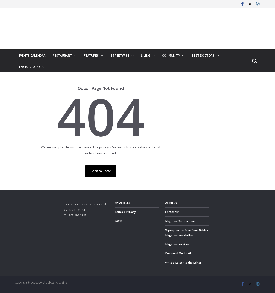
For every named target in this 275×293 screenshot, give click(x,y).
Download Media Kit (178, 253)
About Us (171, 203)
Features (91, 55)
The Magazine (29, 66)
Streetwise (119, 55)
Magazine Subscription (180, 221)
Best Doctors (203, 55)
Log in (118, 221)
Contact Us (172, 212)
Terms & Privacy (125, 212)
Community (171, 55)
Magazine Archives (177, 244)
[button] (74, 55)
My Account (122, 203)
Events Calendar (32, 55)
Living (145, 55)
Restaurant (62, 55)
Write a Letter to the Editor (183, 262)
